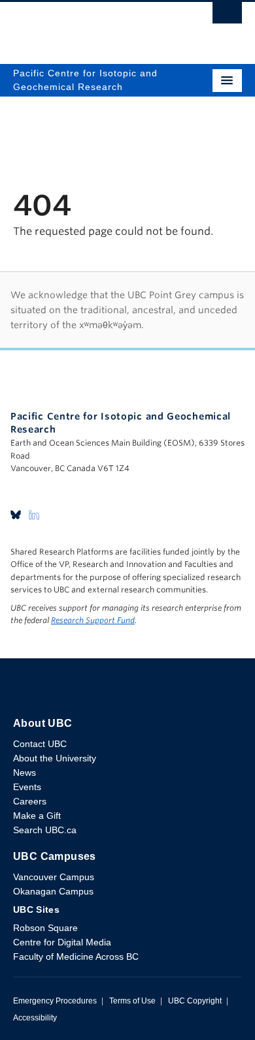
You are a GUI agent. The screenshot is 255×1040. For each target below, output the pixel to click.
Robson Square (45, 928)
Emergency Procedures (55, 1000)
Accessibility (35, 1017)
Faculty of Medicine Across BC (76, 956)
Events (27, 787)
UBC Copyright (195, 1000)
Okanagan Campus (53, 891)
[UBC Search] (227, 16)
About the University (54, 758)
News (24, 772)
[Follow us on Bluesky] (15, 514)
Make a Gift (37, 815)
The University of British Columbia (93, 27)
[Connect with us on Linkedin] (34, 514)
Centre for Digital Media (62, 942)
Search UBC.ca (44, 830)
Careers (29, 801)
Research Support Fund (93, 620)
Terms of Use (132, 1000)
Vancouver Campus (53, 877)
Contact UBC (40, 744)
